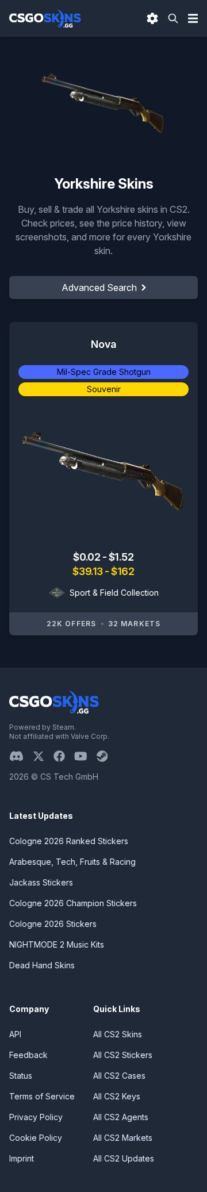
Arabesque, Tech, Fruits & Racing (72, 862)
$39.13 (88, 571)
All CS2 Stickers (122, 1055)
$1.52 (121, 557)
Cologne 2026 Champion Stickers (73, 903)
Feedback (28, 1055)
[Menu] (193, 18)
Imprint (21, 1158)
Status (20, 1075)
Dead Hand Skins (42, 965)
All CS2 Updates (123, 1158)
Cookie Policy (35, 1138)
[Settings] (152, 18)
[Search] (173, 18)
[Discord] (21, 756)
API (15, 1034)
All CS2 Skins (117, 1034)
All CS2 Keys (116, 1096)
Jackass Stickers (41, 882)
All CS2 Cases (119, 1075)
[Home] (45, 18)
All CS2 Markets (122, 1138)
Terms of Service (42, 1096)
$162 (122, 571)
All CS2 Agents (120, 1117)
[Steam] (107, 756)
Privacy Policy (36, 1117)
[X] (43, 756)
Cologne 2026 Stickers (53, 924)
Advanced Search (99, 287)
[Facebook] (63, 756)
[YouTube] (85, 756)
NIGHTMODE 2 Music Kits (56, 944)
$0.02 (87, 557)
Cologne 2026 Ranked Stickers (68, 841)
